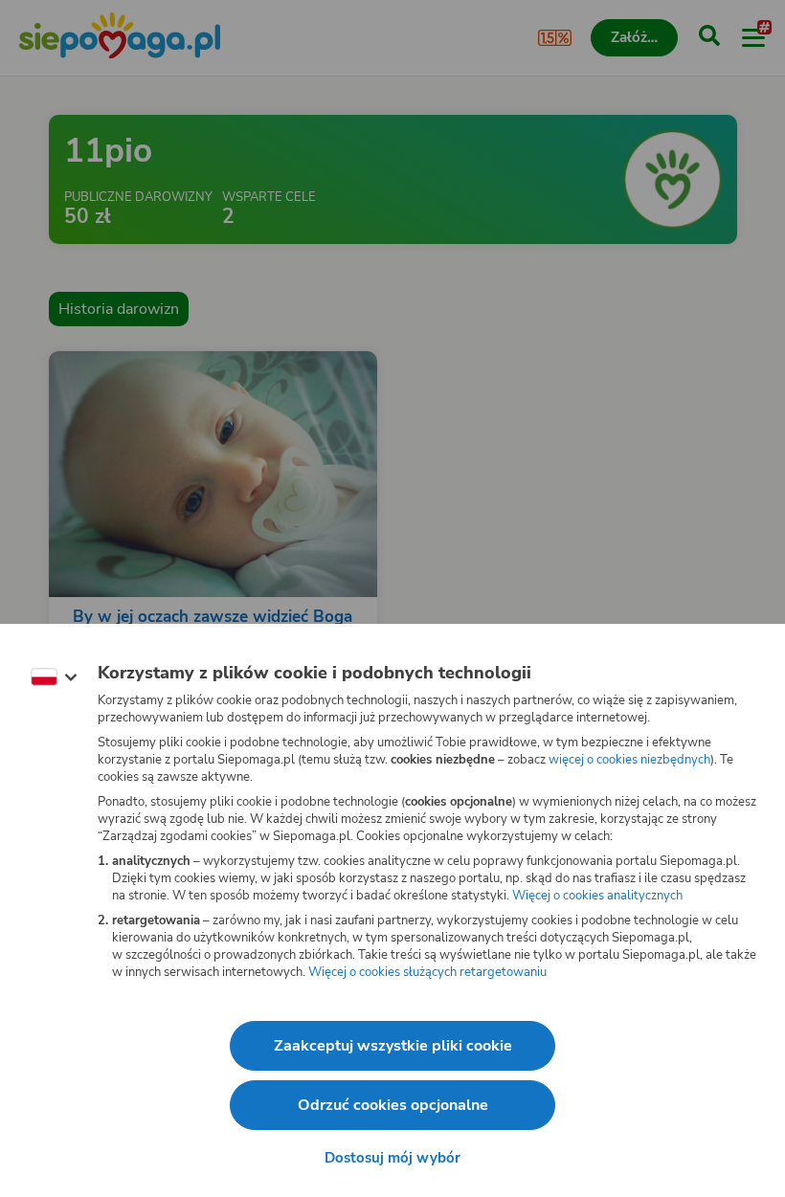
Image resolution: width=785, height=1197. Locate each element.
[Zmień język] (54, 677)
